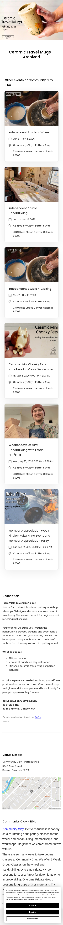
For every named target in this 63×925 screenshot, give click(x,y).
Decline (32, 912)
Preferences (32, 919)
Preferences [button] (38, 899)
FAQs (38, 717)
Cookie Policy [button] (47, 897)
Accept (32, 905)
